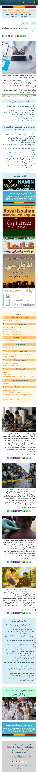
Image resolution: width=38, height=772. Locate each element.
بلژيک (33, 23)
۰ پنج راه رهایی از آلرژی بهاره (27, 680)
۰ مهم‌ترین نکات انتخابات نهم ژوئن (26, 634)
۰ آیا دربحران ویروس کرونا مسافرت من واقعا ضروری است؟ (20, 653)
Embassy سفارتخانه (20, 324)
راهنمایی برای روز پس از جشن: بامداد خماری (19, 112)
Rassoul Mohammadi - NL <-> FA (15, 399)
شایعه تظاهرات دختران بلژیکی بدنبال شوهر (19, 692)
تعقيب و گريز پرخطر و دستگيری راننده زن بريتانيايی (20, 135)
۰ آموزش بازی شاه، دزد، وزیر (27, 656)
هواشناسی (28, 747)
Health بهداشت (20, 344)
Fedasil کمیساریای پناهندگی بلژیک (14, 320)
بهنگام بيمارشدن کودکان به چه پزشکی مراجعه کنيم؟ (19, 145)
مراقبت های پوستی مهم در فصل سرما (21, 118)
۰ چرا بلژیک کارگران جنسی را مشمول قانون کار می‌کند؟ (21, 631)
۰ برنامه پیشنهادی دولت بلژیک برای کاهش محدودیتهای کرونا (19, 649)
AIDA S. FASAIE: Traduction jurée (15, 392)
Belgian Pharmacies (10, 347)
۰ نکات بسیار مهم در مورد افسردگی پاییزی (24, 660)
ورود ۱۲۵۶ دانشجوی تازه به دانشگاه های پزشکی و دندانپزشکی (21, 141)
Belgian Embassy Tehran (12, 329)
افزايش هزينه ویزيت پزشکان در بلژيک (21, 116)
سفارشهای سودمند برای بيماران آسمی (21, 110)
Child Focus (7, 374)
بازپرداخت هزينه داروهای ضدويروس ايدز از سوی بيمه (20, 149)
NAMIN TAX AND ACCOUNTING (14, 341)
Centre (5, 372)
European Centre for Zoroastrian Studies (18, 377)
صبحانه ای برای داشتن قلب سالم (23, 114)
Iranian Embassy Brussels (12, 332)
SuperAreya (7, 383)
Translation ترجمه (20, 387)
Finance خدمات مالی (20, 337)
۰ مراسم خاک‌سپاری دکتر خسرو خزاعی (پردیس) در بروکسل (20, 625)
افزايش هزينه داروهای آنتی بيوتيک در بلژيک (19, 159)
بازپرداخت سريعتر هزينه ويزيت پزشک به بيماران (21, 107)
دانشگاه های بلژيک (14, 747)
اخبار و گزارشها (24, 744)
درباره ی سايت (22, 749)
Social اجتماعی (20, 369)
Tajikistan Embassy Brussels (13, 334)
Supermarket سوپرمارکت (20, 380)
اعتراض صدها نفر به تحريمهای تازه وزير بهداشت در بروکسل (21, 162)
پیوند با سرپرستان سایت (17, 750)
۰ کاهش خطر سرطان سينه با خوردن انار (25, 658)
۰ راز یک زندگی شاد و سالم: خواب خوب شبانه (23, 629)
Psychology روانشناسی (20, 351)
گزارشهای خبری (19, 621)
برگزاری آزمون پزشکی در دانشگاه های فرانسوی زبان (21, 166)
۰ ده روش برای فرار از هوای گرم (26, 667)
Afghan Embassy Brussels (12, 327)
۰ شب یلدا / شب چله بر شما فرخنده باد (25, 627)
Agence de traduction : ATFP (14, 390)
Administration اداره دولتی (20, 317)
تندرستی (25, 23)
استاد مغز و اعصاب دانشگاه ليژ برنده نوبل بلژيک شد (20, 153)
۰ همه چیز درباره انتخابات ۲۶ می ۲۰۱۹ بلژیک (23, 675)
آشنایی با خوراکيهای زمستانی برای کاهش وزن (18, 121)
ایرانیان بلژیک (27, 2)
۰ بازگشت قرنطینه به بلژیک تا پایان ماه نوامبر (23, 651)
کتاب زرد (12, 744)
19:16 (20, 96)
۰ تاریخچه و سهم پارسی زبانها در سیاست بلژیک (22, 673)
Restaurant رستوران (20, 360)
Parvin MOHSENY (9, 356)
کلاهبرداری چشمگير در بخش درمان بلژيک (20, 157)
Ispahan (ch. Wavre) (10, 363)
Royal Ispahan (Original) (12, 365)
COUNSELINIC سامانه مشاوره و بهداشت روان (18, 354)
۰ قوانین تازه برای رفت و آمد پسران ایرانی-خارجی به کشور (20, 678)
